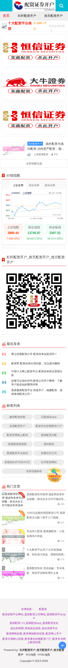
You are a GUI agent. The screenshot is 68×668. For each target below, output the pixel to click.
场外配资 (49, 444)
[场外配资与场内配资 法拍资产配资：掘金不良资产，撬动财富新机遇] (14, 148)
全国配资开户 (17, 426)
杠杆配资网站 (49, 462)
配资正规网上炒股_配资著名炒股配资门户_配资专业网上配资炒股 (34, 640)
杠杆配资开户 (27, 16)
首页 (6, 15)
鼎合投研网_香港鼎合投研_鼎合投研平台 (34, 628)
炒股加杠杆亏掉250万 (17, 462)
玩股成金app (49, 417)
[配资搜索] (61, 5)
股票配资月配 (49, 435)
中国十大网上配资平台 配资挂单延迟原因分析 (36, 373)
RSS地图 (31, 654)
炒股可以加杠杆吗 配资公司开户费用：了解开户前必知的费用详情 (36, 382)
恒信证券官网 (57, 26)
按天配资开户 (53, 16)
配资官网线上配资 (17, 435)
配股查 (43, 609)
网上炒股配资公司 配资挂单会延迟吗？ (34, 354)
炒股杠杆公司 (49, 453)
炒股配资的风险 (17, 444)
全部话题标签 (34, 471)
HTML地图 (44, 654)
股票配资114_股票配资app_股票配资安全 (34, 623)
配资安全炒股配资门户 (49, 426)
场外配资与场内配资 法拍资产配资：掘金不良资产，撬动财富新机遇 (45, 149)
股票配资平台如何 (17, 453)
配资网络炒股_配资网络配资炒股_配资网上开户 (34, 633)
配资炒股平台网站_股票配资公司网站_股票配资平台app (34, 615)
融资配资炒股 (17, 417)
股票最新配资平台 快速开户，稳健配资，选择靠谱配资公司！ (36, 392)
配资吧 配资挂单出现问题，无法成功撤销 (35, 363)
